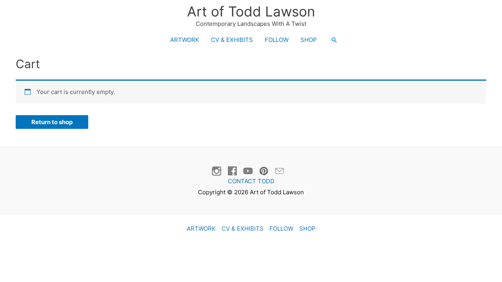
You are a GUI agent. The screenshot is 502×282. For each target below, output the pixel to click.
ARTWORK (184, 39)
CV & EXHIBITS (232, 39)
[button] (334, 39)
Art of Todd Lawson (251, 11)
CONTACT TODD (251, 181)
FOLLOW (277, 39)
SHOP (308, 39)
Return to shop (52, 122)
